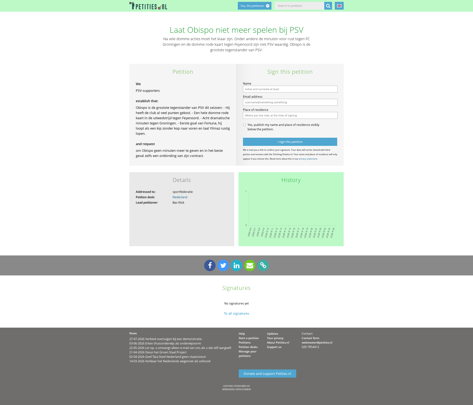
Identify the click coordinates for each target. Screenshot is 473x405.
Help (242, 333)
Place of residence (255, 110)
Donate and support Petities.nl (267, 373)
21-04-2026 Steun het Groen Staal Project (158, 352)
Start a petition (249, 338)
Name (247, 83)
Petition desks (248, 347)
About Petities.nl (278, 342)
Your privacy (275, 338)
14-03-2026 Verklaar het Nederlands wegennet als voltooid (169, 361)
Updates (272, 333)
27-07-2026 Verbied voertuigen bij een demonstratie (165, 339)
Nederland (180, 197)
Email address (253, 97)
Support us (274, 347)
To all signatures (236, 313)
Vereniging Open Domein (236, 389)
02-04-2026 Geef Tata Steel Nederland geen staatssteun (167, 357)
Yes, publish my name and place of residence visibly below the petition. (283, 127)
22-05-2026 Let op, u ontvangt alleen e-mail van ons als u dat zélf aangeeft (180, 348)
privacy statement (308, 158)
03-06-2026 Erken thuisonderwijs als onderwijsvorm (165, 343)
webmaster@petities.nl (317, 342)
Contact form (310, 338)
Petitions (245, 342)
